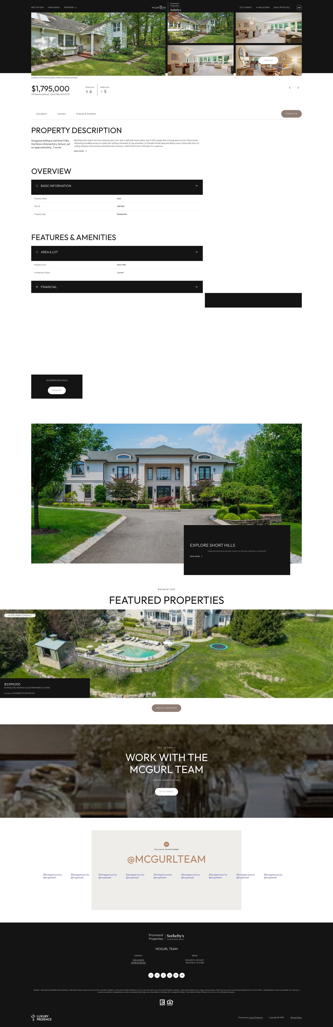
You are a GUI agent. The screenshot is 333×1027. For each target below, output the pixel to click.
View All (268, 60)
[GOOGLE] (175, 975)
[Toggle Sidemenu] (299, 7)
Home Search (54, 7)
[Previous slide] (5, 655)
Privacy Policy (296, 1017)
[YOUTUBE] (182, 975)
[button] (291, 114)
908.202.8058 (138, 960)
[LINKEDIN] (157, 975)
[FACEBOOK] (163, 975)
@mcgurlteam (166, 858)
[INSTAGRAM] (150, 975)
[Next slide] (327, 655)
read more (195, 556)
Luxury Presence (256, 1017)
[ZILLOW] (169, 975)
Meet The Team (37, 7)
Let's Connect (246, 7)
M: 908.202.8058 (263, 7)
